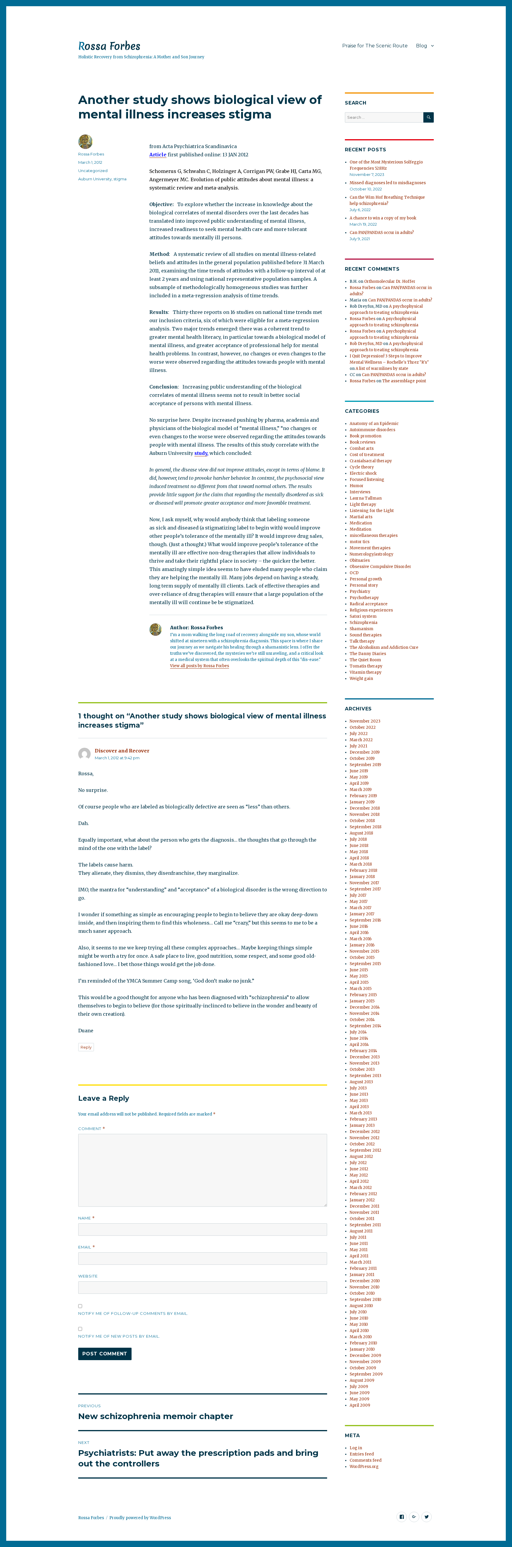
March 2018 (361, 864)
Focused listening (367, 479)
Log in (356, 1447)
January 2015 (362, 1001)
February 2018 (363, 870)
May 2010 (359, 1324)
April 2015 (359, 982)
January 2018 (362, 876)
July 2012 (358, 1162)
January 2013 (362, 1125)
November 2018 (365, 814)
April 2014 (359, 1044)
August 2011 (361, 1231)
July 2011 (358, 1237)
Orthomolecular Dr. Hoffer (389, 281)
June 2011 (359, 1243)
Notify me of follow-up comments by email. (133, 1313)
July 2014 (358, 1032)
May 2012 (359, 1175)
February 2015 (363, 994)
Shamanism (361, 628)
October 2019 (362, 758)
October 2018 (362, 820)
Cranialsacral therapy (371, 460)
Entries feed (362, 1454)
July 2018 (358, 839)
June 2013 (359, 1094)
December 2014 (365, 1007)
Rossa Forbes (109, 46)
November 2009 (365, 1361)
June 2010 (359, 1318)
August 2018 (361, 833)
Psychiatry (360, 591)
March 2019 (361, 789)
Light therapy (363, 504)
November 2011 (364, 1212)
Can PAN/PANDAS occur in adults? (382, 232)
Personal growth (366, 579)
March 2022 (361, 739)
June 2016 (359, 926)
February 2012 (363, 1193)
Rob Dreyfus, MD (366, 343)
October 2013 (362, 1069)
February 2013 (363, 1119)
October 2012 (362, 1144)
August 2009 (362, 1380)
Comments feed (366, 1460)
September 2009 (366, 1374)
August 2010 (361, 1305)
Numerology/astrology (371, 554)
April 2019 (359, 783)
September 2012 (365, 1150)
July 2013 (358, 1088)
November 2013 (365, 1063)
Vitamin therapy (366, 672)
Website (88, 1276)
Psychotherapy (364, 597)
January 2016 (362, 945)
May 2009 (359, 1399)
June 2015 (359, 970)
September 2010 (365, 1299)
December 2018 (365, 808)
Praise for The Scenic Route (375, 46)
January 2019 (362, 802)
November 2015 (364, 951)
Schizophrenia (363, 622)
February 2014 (363, 1050)
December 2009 (365, 1355)
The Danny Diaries (368, 653)
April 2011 (359, 1256)
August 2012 (361, 1156)
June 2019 (359, 771)
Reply (86, 1047)
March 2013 (361, 1113)
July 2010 (358, 1312)
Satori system (363, 616)
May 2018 (359, 851)
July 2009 (359, 1386)
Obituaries (360, 560)
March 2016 (361, 938)
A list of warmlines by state (382, 368)
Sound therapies (366, 635)
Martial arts (361, 516)
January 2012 (362, 1200)
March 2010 (361, 1336)
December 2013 (365, 1057)
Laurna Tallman (366, 498)
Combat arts (362, 448)
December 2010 (365, 1280)
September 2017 (365, 889)
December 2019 (365, 752)
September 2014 (365, 1025)
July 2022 (359, 733)
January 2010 (362, 1349)
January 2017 (362, 914)
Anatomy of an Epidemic (374, 423)
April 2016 (359, 932)
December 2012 (365, 1131)
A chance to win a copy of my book (383, 218)
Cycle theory (362, 467)
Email (86, 1247)
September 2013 (365, 1075)
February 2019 (363, 795)
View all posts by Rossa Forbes (199, 665)
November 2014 (365, 1013)
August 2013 (361, 1081)
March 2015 (361, 988)
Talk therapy (362, 641)
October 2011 (362, 1218)
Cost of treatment (367, 454)
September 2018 (365, 826)
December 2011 (364, 1206)
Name (86, 1218)
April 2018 (359, 858)
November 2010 (365, 1287)
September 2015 (365, 963)
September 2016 (365, 920)
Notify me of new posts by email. (119, 1336)
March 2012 (361, 1187)
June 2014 (359, 1038)
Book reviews (362, 442)
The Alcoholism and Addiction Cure (384, 647)
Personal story (364, 585)
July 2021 (358, 746)
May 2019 (359, 777)
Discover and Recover (122, 751)
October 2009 (363, 1368)
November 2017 (364, 882)
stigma (120, 178)
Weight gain (361, 678)
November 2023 (365, 721)
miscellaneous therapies (374, 535)
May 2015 (359, 976)
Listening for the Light (372, 510)
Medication (361, 523)
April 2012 (359, 1181)
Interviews (360, 492)
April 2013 (359, 1106)
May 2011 (358, 1249)
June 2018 (359, 845)
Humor (357, 485)
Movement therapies (370, 548)
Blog (421, 46)
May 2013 (359, 1100)
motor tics (359, 541)
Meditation (360, 529)
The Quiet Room (365, 659)
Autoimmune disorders (372, 429)
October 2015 (362, 957)
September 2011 (365, 1224)
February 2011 (363, 1268)
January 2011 (362, 1274)
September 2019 (365, 764)
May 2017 (358, 901)
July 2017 (358, 895)
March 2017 (360, 907)
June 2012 (359, 1169)
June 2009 (359, 1392)
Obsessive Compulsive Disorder (380, 566)
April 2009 (360, 1405)
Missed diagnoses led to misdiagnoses (388, 182)
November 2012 (365, 1137)
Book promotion (365, 436)
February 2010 (363, 1343)
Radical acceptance (369, 603)
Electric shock (363, 473)
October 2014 (362, 1019)
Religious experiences (371, 610)
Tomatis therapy (366, 666)
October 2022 (363, 727)
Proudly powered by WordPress (140, 1517)
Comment (91, 1128)
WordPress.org (364, 1466)
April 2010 (359, 1330)
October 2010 (362, 1293)
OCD (354, 572)
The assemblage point (404, 380)
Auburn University (95, 178)
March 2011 (360, 1262)
